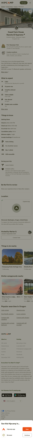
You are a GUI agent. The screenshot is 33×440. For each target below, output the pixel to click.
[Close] (16, 220)
